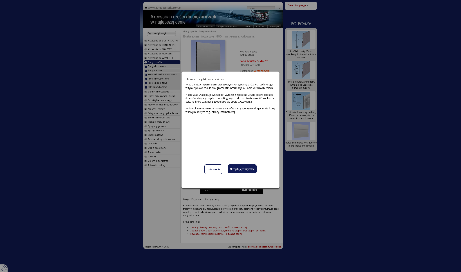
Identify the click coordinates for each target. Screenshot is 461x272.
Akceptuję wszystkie (242, 169)
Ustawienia (213, 169)
